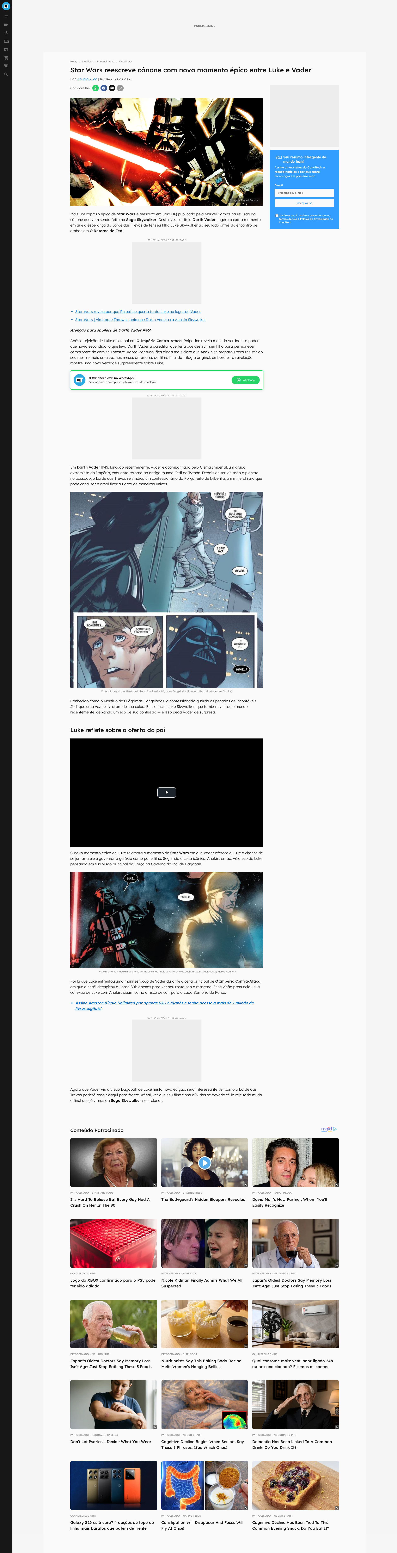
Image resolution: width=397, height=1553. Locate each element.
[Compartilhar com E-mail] (112, 88)
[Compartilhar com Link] (120, 88)
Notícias (87, 61)
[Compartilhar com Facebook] (103, 88)
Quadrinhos (126, 61)
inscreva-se (304, 203)
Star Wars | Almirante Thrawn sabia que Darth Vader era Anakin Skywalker (140, 319)
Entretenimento (105, 61)
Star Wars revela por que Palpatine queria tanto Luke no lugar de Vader (138, 311)
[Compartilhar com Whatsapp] (95, 88)
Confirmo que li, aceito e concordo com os (306, 219)
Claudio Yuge (87, 79)
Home (73, 61)
